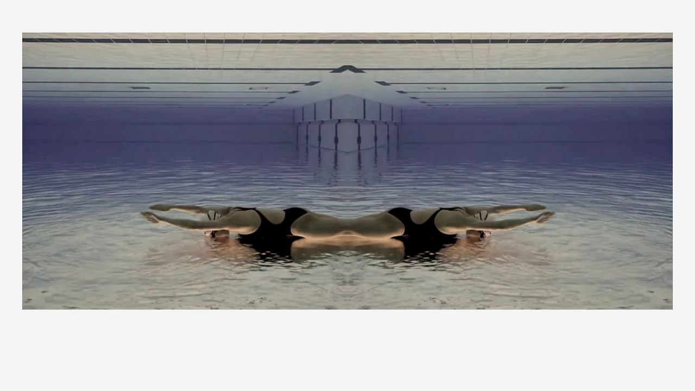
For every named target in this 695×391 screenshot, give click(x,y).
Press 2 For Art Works (450, 355)
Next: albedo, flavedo (640, 350)
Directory (540, 355)
